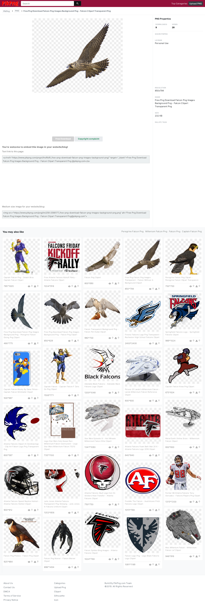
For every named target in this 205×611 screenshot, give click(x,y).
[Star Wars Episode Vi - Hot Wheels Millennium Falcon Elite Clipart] (102, 417)
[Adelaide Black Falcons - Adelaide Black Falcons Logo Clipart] (102, 363)
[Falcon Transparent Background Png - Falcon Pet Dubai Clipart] (102, 308)
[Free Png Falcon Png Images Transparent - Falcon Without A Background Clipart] (143, 256)
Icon (56, 600)
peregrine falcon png (132, 231)
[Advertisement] (77, 115)
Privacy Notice (10, 600)
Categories (59, 583)
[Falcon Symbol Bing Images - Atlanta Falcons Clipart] (102, 529)
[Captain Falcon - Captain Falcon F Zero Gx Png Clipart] (62, 365)
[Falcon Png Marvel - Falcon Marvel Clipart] (62, 537)
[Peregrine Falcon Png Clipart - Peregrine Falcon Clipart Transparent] (183, 256)
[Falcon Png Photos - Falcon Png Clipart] (22, 535)
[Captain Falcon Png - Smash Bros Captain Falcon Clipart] (22, 256)
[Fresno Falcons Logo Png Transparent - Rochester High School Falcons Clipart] (143, 313)
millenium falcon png (156, 231)
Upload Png (60, 587)
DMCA (6, 591)
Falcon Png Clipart (93, 277)
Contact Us (9, 587)
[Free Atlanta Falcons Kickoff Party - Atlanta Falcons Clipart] (62, 256)
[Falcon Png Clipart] (102, 256)
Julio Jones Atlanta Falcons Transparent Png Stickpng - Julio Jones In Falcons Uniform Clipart (62, 504)
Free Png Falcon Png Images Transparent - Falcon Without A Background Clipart (139, 280)
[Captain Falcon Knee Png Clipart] (183, 365)
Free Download (63, 138)
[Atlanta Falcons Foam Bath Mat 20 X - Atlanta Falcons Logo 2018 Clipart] (143, 425)
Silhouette (59, 595)
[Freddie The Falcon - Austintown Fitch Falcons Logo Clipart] (143, 480)
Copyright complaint (88, 138)
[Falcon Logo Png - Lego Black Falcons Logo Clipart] (143, 535)
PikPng (6, 11)
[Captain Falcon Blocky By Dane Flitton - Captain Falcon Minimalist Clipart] (22, 368)
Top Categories (179, 3)
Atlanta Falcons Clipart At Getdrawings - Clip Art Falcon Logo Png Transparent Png (21, 446)
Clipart (57, 591)
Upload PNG (195, 3)
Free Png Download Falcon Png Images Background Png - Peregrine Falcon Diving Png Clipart (21, 334)
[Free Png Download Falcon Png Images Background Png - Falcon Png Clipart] (62, 311)
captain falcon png (192, 231)
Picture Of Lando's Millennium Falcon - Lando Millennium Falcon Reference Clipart (142, 392)
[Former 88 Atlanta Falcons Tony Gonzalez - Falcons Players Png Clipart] (183, 472)
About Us (8, 583)
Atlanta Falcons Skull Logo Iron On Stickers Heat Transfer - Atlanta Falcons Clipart (100, 496)
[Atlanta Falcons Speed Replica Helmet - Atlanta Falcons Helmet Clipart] (22, 480)
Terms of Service (12, 595)
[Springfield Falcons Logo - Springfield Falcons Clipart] (183, 311)
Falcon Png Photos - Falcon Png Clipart (21, 556)
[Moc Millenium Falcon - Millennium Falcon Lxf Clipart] (183, 526)
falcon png (174, 231)
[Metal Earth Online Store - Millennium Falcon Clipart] (183, 417)
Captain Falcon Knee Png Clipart (179, 386)
